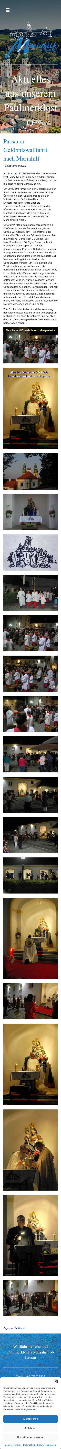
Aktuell (21, 1328)
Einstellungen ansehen (30, 1437)
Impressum (51, 1445)
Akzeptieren (30, 1418)
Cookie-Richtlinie (13, 1445)
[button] (56, 1381)
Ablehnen (30, 1428)
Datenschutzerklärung (33, 1445)
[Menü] (7, 10)
